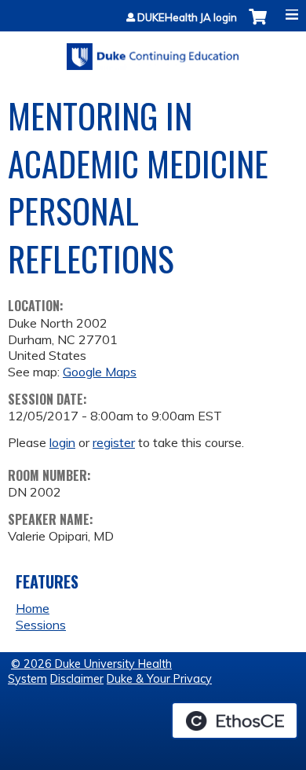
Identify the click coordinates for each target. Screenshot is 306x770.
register (114, 442)
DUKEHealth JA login (187, 18)
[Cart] (258, 24)
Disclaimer (77, 679)
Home (32, 608)
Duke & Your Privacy (159, 679)
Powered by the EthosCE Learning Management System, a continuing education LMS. (234, 720)
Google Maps (100, 372)
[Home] (153, 51)
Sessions (41, 624)
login (62, 442)
